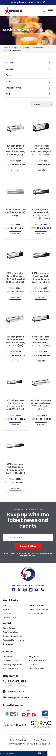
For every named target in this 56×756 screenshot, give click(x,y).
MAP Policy (33, 664)
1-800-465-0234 (17, 681)
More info (15, 170)
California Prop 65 (37, 668)
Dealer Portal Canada (38, 609)
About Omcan (9, 628)
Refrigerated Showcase (34, 48)
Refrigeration (16, 48)
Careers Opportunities (13, 636)
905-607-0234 (16, 691)
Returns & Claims (36, 660)
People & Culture (10, 632)
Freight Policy (34, 656)
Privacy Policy (40, 740)
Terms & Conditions (18, 740)
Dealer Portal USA (36, 605)
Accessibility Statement (14, 640)
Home (5, 48)
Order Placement (10, 660)
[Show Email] (39, 754)
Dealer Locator (9, 617)
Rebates (6, 609)
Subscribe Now (28, 546)
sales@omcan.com (18, 697)
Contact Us (8, 644)
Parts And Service (10, 668)
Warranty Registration (13, 664)
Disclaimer (7, 656)
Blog (5, 605)
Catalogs (7, 613)
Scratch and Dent (36, 613)
